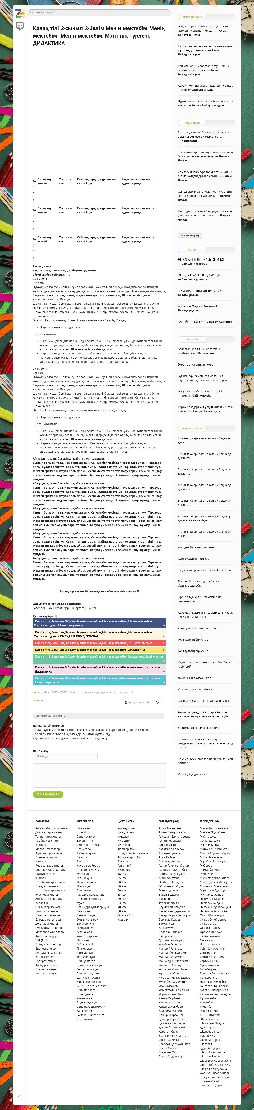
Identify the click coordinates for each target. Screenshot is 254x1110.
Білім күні (83, 940)
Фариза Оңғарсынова (215, 1073)
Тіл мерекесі (85, 948)
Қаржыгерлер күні (89, 982)
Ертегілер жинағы (47, 915)
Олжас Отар (208, 924)
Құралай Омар (169, 1031)
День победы (86, 915)
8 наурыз (83, 857)
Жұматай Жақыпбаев (173, 969)
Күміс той (124, 870)
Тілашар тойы (127, 849)
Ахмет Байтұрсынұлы (197, 90)
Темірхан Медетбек (213, 982)
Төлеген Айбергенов (214, 990)
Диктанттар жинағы (48, 832)
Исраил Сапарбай (171, 994)
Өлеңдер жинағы (47, 886)
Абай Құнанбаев (170, 828)
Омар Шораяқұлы (212, 915)
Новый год (84, 832)
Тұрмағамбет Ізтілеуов (215, 994)
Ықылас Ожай (209, 1081)
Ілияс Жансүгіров (211, 1085)
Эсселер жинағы (46, 894)
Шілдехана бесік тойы (133, 853)
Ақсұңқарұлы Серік (172, 853)
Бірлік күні (84, 886)
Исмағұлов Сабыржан (174, 990)
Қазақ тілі (126, 692)
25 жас (122, 878)
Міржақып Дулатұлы (214, 890)
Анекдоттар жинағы (48, 899)
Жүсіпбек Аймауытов (173, 982)
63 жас (122, 903)
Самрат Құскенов (194, 264)
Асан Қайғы (167, 857)
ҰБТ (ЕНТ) (41, 940)
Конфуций (189, 141)
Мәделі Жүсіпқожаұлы (215, 853)
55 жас (122, 894)
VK (50, 608)
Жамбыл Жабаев (170, 944)
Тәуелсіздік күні (87, 1002)
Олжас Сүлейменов (213, 919)
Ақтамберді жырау (171, 849)
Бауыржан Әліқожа (172, 907)
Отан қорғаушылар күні (93, 907)
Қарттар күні (85, 953)
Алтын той (125, 865)
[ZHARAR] (20, 12)
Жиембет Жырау (170, 965)
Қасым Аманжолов (172, 1027)
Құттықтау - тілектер (49, 928)
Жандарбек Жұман (171, 957)
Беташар (124, 861)
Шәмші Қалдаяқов (212, 1052)
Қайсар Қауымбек (171, 1019)
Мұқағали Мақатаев (213, 886)
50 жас (122, 890)
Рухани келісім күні (90, 965)
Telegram (78, 608)
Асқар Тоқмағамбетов (174, 865)
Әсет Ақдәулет (168, 890)
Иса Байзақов (168, 986)
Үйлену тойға (127, 828)
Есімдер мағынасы (48, 919)
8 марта (82, 861)
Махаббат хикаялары (49, 932)
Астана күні (84, 932)
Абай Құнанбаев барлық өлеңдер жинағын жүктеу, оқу (72, 734)
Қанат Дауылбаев (171, 1007)
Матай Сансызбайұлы (214, 849)
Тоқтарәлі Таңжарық (214, 986)
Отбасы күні (85, 944)
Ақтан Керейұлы (170, 841)
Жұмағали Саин (169, 973)
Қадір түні (124, 919)
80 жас (122, 911)
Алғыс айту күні (87, 853)
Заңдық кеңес (44, 957)
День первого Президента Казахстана (86, 994)
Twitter (91, 608)
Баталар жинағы (46, 911)
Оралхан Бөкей (210, 928)
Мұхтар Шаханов (211, 894)
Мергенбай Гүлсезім (196, 395)
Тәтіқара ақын (209, 977)
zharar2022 (143, 702)
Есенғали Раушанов (172, 1036)
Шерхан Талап (210, 1056)
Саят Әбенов (208, 953)
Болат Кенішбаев (170, 932)
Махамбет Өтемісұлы (214, 828)
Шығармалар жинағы (50, 890)
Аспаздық (42, 903)
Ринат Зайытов (210, 936)
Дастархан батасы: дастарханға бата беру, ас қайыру (71, 738)
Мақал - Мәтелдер (47, 849)
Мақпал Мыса (209, 845)
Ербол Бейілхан (169, 1040)
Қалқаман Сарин (170, 1011)
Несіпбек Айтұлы (211, 903)
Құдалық (123, 836)
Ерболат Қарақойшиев (174, 1044)
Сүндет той (125, 845)
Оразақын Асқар (211, 932)
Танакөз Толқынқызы (214, 973)
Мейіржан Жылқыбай (197, 353)
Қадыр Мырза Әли (171, 1015)
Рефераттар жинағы (49, 865)
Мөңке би (206, 874)
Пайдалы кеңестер (48, 944)
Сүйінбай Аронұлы (212, 948)
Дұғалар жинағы (46, 924)
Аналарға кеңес (46, 973)
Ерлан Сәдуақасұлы (172, 1056)
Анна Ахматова (169, 878)
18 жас (122, 874)
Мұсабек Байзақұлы (213, 861)
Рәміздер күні (86, 928)
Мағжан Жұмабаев (212, 832)
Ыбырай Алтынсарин (214, 1077)
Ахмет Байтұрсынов (172, 832)
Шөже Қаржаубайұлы (215, 1069)
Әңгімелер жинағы (48, 907)
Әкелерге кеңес (46, 969)
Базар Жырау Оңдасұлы (175, 915)
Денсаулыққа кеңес (48, 953)
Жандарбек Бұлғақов (173, 953)
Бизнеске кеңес (46, 948)
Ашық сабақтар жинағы (51, 828)
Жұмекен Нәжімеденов (174, 977)
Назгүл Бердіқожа (212, 899)
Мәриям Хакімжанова (215, 878)
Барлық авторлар (190, 235)
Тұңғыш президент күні (92, 986)
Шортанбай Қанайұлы (215, 1065)
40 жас (122, 886)
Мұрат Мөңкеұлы (211, 857)
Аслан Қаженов (169, 861)
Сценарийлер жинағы (50, 870)
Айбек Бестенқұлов (172, 874)
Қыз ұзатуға (126, 832)
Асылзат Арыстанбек (173, 870)
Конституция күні (88, 936)
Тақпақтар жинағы (48, 836)
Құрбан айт (84, 1019)
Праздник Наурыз (89, 870)
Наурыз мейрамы (89, 865)
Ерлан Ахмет (167, 1048)
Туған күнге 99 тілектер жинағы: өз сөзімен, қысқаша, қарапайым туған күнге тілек (91, 730)
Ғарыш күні (84, 878)
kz (39, 692)
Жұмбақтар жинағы (48, 853)
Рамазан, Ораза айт (90, 1015)
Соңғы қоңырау (87, 919)
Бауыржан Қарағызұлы (174, 911)
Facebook (39, 608)
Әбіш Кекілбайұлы (171, 886)
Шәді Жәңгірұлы (211, 1040)
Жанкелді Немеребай (173, 961)
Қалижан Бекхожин (172, 1023)
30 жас (122, 882)
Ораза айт (124, 915)
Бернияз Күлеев (170, 919)
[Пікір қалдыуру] (20, 26)
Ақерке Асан (167, 845)
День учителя (86, 961)
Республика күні (88, 969)
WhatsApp (62, 608)
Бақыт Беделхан (170, 894)
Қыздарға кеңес (46, 965)
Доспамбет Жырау (171, 940)
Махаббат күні (86, 882)
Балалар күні (85, 924)
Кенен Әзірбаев (170, 998)
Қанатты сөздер (46, 936)
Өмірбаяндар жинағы (50, 882)
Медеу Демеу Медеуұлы (216, 882)
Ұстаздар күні (86, 957)
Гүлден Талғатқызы (207, 411)
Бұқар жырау (168, 936)
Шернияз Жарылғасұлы (216, 1060)
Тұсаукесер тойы (129, 857)
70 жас (122, 907)
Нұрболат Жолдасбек (214, 911)
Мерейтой (125, 841)
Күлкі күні (83, 874)
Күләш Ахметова (170, 1002)
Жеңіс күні (84, 911)
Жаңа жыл (84, 828)
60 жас (122, 899)
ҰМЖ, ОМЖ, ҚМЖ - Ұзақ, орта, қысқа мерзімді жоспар (80, 692)
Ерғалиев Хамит (170, 1052)
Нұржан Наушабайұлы (215, 907)
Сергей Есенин (210, 961)
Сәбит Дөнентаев (212, 957)
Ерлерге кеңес (45, 961)
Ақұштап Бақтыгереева (175, 836)
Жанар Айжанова (171, 948)
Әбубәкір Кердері (171, 882)
